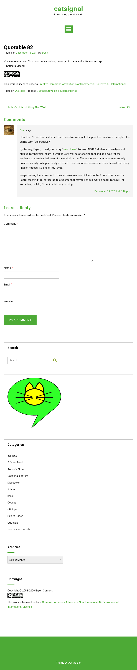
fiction (11, 489)
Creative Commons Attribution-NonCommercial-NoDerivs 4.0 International (82, 84)
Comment (11, 223)
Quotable (20, 90)
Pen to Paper (15, 516)
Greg (22, 130)
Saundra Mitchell (67, 90)
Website (8, 301)
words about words (18, 529)
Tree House (70, 149)
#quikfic (12, 456)
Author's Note (15, 469)
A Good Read (15, 462)
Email (8, 284)
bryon (45, 52)
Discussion (13, 482)
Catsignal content (17, 475)
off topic (12, 509)
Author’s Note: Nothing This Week (25, 107)
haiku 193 (126, 107)
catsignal (68, 8)
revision (52, 90)
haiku (10, 496)
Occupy (11, 502)
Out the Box (74, 662)
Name (8, 267)
